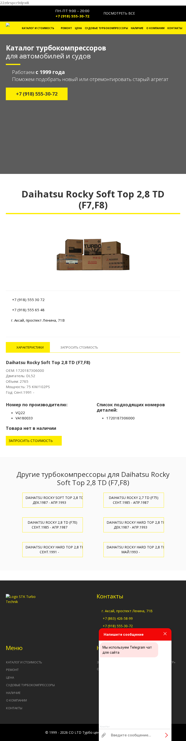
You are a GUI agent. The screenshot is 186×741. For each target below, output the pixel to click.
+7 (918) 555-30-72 (72, 16)
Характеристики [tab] (30, 347)
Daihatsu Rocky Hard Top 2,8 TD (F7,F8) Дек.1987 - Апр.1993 (135, 524)
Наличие (137, 28)
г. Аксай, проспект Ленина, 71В (127, 611)
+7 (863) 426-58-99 (118, 618)
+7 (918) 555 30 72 (28, 299)
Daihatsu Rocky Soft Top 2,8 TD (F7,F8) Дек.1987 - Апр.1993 (54, 500)
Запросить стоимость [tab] (79, 347)
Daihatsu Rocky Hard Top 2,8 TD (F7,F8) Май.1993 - (135, 549)
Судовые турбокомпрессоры (106, 28)
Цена (78, 28)
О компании (155, 28)
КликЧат (105, 726)
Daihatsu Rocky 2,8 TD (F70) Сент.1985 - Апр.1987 (52, 524)
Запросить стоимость (31, 440)
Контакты (174, 28)
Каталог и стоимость (38, 28)
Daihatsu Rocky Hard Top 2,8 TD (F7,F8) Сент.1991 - (54, 549)
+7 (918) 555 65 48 (28, 309)
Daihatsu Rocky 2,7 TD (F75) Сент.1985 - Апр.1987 (133, 500)
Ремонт (66, 28)
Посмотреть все (118, 13)
